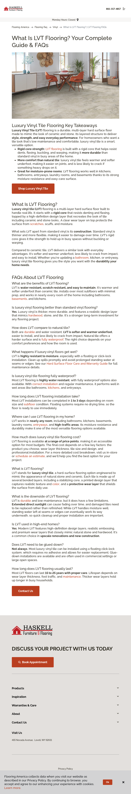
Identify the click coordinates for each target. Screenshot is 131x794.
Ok (107, 782)
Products (18, 688)
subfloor (29, 404)
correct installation (45, 384)
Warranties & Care (24, 705)
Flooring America (20, 27)
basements (19, 298)
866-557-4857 (113, 9)
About (16, 713)
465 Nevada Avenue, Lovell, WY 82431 (32, 740)
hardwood (35, 315)
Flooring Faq (41, 27)
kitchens (53, 387)
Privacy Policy (65, 769)
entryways (40, 424)
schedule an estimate (30, 456)
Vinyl (55, 27)
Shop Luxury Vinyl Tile (33, 188)
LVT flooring (54, 149)
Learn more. (12, 788)
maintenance (72, 576)
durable (29, 332)
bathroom (82, 257)
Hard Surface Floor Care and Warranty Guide (77, 363)
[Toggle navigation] (124, 9)
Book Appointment (34, 662)
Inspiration (19, 696)
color (55, 484)
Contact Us (25, 591)
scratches (36, 224)
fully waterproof (52, 339)
